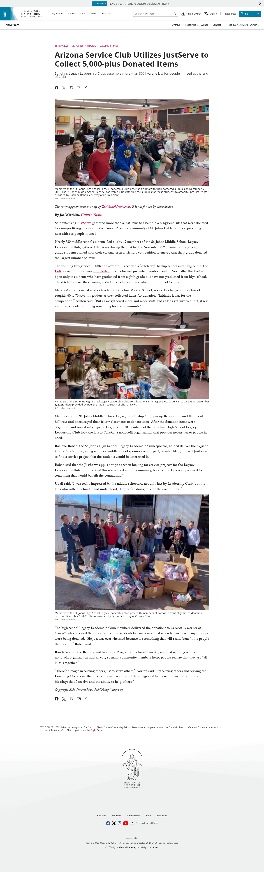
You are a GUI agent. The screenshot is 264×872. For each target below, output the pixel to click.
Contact (216, 24)
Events (204, 24)
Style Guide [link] (97, 730)
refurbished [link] (101, 271)
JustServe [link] (84, 223)
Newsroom (12, 25)
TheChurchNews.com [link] (116, 207)
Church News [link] (91, 215)
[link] (56, 698)
